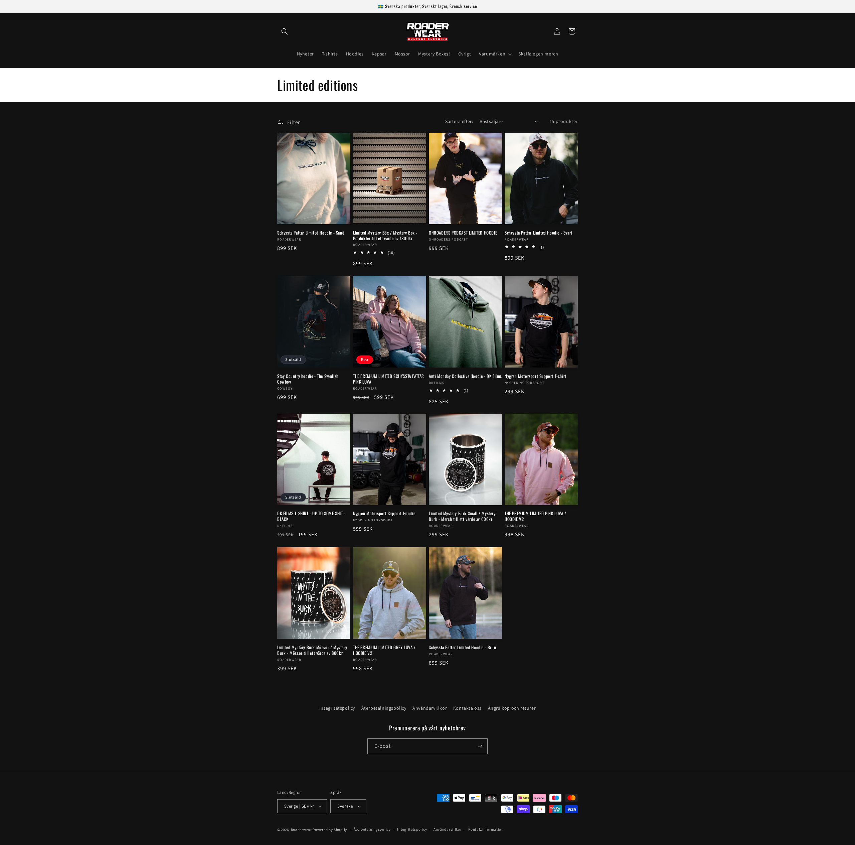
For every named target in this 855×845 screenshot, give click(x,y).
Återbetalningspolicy (383, 708)
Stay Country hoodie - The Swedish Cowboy (308, 379)
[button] (284, 31)
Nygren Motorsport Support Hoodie (384, 514)
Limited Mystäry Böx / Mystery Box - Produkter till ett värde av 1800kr (385, 235)
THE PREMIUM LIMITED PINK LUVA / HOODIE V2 (535, 516)
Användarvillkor (429, 708)
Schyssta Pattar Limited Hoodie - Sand (310, 232)
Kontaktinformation (486, 829)
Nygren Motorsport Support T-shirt (535, 376)
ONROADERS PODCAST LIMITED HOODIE (463, 232)
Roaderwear (301, 829)
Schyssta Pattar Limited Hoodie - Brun (462, 647)
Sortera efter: (459, 121)
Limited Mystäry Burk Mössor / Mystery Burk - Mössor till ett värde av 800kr (312, 650)
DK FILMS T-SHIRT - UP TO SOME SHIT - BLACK (311, 516)
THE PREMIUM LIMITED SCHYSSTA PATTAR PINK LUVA (388, 379)
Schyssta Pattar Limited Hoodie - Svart (538, 232)
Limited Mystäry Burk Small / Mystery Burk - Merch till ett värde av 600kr (462, 516)
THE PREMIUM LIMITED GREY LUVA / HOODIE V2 (384, 650)
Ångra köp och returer (512, 708)
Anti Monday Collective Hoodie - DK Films (465, 376)
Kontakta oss (467, 708)
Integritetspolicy (337, 708)
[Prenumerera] (480, 746)
